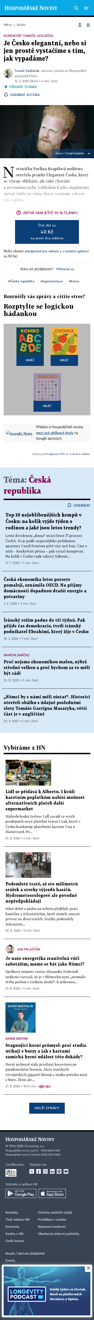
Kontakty (11, 1212)
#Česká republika (21, 281)
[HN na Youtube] (66, 1171)
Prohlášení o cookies (52, 1219)
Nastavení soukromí (51, 1226)
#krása (74, 281)
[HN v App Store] (52, 1193)
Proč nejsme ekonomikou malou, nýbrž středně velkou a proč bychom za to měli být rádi (47, 667)
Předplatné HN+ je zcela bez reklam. (67, 454)
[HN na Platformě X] (31, 1171)
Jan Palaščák (28, 949)
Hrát (30, 360)
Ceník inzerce (14, 1241)
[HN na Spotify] (59, 1171)
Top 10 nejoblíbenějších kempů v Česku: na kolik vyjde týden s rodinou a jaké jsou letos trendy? (43, 521)
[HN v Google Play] (20, 1193)
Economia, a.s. (34, 1146)
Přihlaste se (65, 269)
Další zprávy (47, 1108)
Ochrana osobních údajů (55, 1212)
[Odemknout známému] (88, 25)
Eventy (10, 1260)
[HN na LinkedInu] (52, 1171)
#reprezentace (52, 281)
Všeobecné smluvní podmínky (58, 1234)
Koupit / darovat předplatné (24, 1253)
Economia (12, 1226)
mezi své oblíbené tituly (54, 433)
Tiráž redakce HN (17, 1219)
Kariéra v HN (14, 1234)
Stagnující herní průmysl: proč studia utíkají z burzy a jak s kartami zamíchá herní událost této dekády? (45, 1051)
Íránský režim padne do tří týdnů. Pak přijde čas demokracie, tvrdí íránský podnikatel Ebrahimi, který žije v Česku (46, 626)
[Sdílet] (80, 25)
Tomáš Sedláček (27, 71)
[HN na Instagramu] (45, 1171)
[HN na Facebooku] (38, 1171)
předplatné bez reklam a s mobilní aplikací (57, 251)
